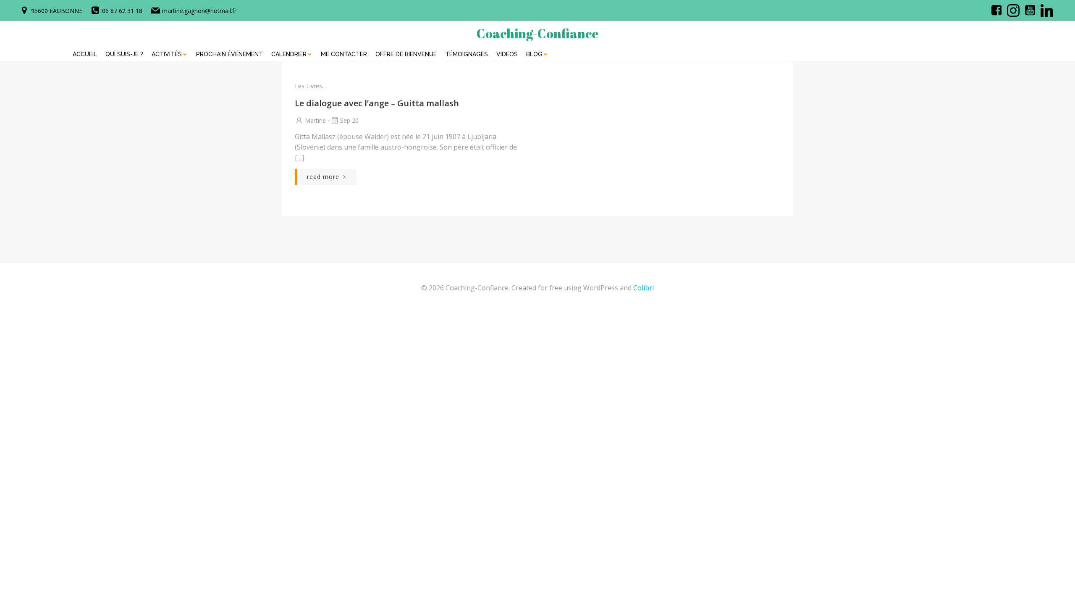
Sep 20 (349, 120)
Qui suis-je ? (124, 54)
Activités (167, 54)
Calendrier (289, 54)
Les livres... (310, 86)
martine (315, 120)
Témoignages (466, 54)
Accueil (85, 54)
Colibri (643, 287)
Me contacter (344, 54)
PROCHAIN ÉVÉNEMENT (229, 54)
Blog (534, 54)
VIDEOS (507, 54)
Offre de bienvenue (406, 54)
